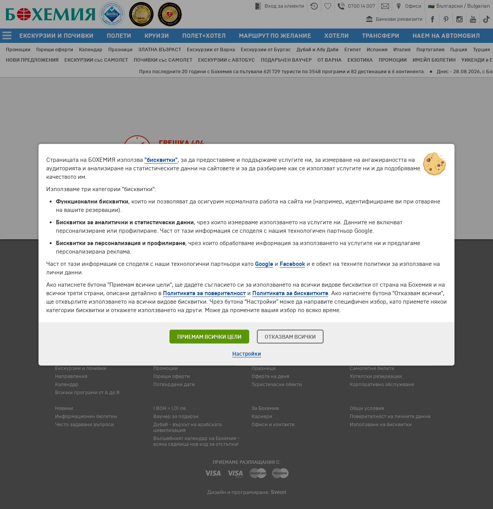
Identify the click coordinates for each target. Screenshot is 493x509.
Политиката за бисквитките (290, 292)
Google (264, 263)
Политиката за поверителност (204, 292)
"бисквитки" (161, 159)
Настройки (246, 353)
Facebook (292, 263)
